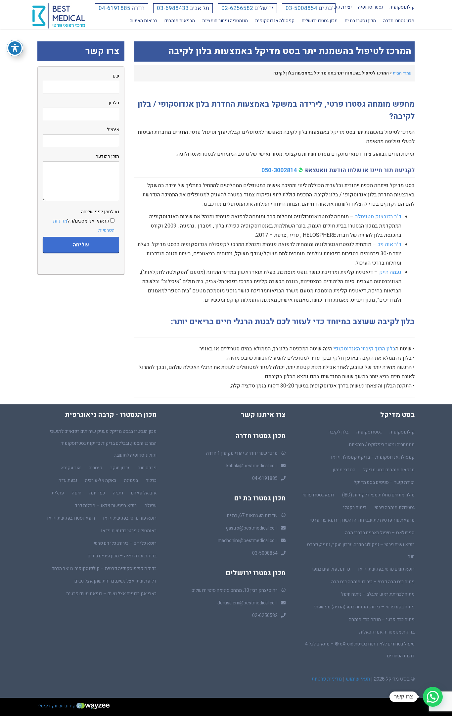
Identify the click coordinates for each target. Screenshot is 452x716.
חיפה (76, 492)
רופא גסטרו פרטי (318, 494)
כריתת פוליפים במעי (331, 569)
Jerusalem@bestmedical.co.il (247, 602)
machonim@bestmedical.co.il (248, 540)
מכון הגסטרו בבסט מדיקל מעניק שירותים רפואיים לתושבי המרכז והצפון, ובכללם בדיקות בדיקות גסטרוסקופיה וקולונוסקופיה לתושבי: (103, 443)
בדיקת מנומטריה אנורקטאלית (387, 632)
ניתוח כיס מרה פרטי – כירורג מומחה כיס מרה (373, 581)
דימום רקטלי (355, 507)
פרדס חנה (147, 467)
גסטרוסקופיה (370, 7)
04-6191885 (114, 8)
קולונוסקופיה (402, 7)
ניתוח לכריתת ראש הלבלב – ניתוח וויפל (378, 594)
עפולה (151, 505)
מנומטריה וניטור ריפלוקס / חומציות (382, 444)
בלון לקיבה (338, 432)
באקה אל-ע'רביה (100, 480)
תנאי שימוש (357, 679)
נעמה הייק (390, 272)
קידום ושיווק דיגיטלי (56, 705)
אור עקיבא (71, 467)
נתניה (118, 492)
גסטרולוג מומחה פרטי (395, 507)
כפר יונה (97, 492)
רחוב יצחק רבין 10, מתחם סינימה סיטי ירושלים (235, 590)
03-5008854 (301, 8)
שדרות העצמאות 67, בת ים (252, 515)
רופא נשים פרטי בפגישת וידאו (386, 569)
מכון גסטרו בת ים (360, 20)
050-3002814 (279, 170)
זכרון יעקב (120, 467)
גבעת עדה (68, 480)
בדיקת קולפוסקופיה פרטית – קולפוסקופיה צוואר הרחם (104, 568)
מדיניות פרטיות (327, 679)
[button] (433, 697)
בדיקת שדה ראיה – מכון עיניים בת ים (122, 555)
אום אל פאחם (144, 492)
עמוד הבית (402, 73)
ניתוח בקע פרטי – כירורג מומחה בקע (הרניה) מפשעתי (364, 606)
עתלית (58, 492)
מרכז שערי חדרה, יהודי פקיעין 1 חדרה (242, 453)
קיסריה (95, 467)
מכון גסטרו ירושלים (320, 20)
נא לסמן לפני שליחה (86, 221)
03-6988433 (173, 8)
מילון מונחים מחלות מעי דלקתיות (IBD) (378, 494)
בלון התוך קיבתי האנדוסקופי (364, 349)
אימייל (113, 129)
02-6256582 (237, 8)
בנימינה (131, 480)
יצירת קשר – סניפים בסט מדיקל (384, 482)
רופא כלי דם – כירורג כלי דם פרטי (125, 543)
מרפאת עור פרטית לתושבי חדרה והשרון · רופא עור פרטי (362, 520)
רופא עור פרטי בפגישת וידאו (130, 518)
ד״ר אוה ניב (389, 244)
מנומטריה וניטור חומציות (225, 20)
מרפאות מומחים (179, 20)
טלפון (114, 102)
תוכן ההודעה (107, 156)
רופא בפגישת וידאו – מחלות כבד (106, 505)
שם (116, 76)
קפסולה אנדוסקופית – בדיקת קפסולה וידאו (373, 457)
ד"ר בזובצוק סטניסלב (378, 217)
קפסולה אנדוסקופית (274, 20)
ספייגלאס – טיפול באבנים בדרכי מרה (380, 532)
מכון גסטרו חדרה (398, 20)
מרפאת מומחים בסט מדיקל (389, 469)
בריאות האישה (143, 20)
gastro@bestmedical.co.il (252, 528)
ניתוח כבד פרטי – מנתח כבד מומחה (382, 619)
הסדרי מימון (344, 469)
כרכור (151, 480)
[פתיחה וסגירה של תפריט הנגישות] (15, 48)
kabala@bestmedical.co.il (252, 465)
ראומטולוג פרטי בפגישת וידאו (129, 530)
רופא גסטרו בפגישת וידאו (71, 518)
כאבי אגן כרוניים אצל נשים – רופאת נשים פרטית (111, 593)
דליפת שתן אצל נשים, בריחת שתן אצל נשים (115, 581)
